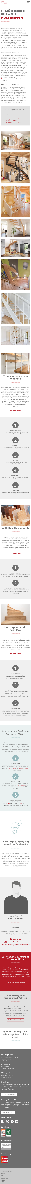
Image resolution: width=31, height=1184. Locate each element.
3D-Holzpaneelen (22, 785)
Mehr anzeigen (17, 410)
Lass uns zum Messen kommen (15, 983)
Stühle (20, 803)
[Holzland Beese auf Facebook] (3, 1121)
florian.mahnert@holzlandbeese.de (17, 942)
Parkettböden (12, 768)
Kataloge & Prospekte (6, 1171)
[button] (3, 1181)
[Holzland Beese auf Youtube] (13, 1121)
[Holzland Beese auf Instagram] (8, 1121)
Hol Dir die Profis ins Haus (15, 1020)
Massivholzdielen (23, 768)
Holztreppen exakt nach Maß (13, 122)
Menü (28, 2)
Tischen (7, 803)
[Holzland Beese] (4, 2)
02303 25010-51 (17, 939)
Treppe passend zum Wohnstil (13, 119)
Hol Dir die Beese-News (9, 1094)
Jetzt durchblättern (8, 1112)
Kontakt (3, 1173)
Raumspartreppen (6, 79)
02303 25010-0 (7, 1065)
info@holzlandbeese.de (7, 1068)
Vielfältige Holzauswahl (11, 120)
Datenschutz (4, 1178)
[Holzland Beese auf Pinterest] (17, 1121)
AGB (2, 1176)
